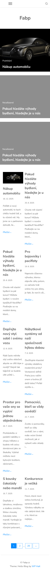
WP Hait (36, 566)
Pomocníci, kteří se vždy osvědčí (34, 406)
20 (28, 545)
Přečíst (7, 232)
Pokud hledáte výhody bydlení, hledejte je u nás (21, 111)
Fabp (25, 18)
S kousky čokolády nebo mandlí (12, 483)
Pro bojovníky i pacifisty (33, 256)
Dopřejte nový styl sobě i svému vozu (13, 336)
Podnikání (7, 60)
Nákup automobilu (16, 67)
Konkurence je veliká (34, 481)
